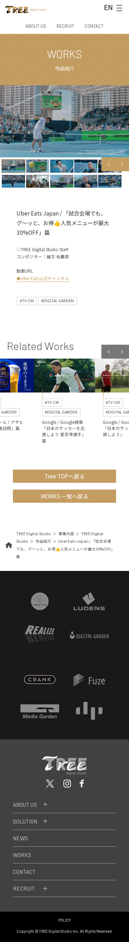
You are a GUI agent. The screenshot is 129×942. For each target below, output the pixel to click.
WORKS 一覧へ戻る (64, 496)
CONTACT (94, 26)
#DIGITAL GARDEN (57, 300)
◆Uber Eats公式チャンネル (42, 278)
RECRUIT (65, 26)
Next (122, 164)
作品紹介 (43, 541)
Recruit (24, 888)
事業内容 (66, 533)
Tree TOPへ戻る (64, 476)
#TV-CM (27, 300)
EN (108, 7)
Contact (24, 871)
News (20, 838)
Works (22, 855)
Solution (25, 821)
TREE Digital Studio (33, 533)
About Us (25, 804)
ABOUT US (35, 26)
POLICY (64, 920)
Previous (108, 164)
